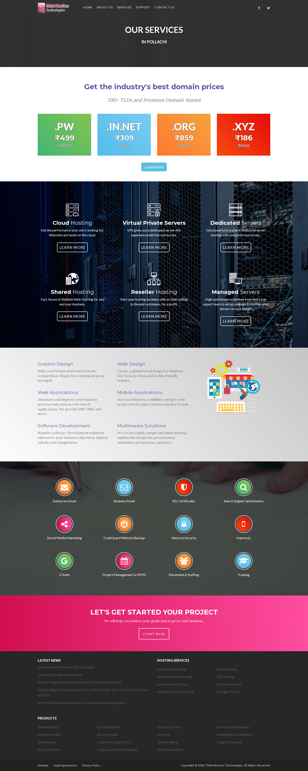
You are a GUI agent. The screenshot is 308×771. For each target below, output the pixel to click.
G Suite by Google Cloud (114, 742)
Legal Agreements (65, 765)
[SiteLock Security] (184, 525)
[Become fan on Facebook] (259, 8)
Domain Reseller (49, 734)
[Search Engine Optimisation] (243, 489)
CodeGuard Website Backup (124, 538)
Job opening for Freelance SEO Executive (66, 667)
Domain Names (48, 727)
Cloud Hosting (226, 669)
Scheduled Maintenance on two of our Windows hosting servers (82, 703)
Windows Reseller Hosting (175, 692)
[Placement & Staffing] (184, 562)
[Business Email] (124, 489)
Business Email (124, 501)
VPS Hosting (225, 677)
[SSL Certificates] (184, 489)
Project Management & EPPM (124, 575)
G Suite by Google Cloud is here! (60, 675)
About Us (105, 7)
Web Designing (167, 742)
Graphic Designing (229, 742)
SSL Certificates (183, 501)
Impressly (244, 538)
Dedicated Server (229, 684)
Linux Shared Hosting (171, 669)
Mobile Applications (140, 392)
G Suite (64, 575)
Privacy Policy (91, 765)
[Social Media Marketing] (64, 525)
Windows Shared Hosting (174, 677)
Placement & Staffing (184, 575)
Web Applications (58, 392)
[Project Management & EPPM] (124, 562)
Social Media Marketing (64, 538)
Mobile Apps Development (235, 734)
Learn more (154, 167)
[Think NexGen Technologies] (54, 8)
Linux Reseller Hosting (172, 684)
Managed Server (228, 692)
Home (88, 7)
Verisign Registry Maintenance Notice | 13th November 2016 (80, 682)
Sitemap (43, 765)
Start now (154, 634)
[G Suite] (64, 562)
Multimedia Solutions (141, 425)
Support (143, 7)
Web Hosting (47, 742)
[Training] (243, 562)
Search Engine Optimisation (243, 501)
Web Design (131, 364)
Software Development (64, 425)
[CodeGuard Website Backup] (124, 525)
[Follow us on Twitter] (268, 8)
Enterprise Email (64, 501)
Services (124, 7)
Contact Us (164, 7)
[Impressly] (243, 525)
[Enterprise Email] (64, 489)
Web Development (170, 750)
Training (244, 575)
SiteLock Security (183, 538)
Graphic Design (55, 364)
